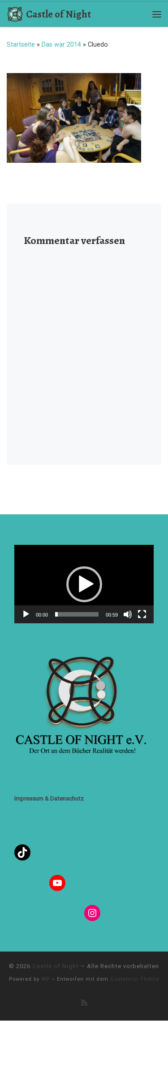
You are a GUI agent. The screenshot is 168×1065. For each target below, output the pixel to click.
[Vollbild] (142, 614)
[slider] (77, 614)
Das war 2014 (61, 44)
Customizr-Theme (134, 979)
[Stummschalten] (127, 614)
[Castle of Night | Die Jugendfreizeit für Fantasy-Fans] (15, 13)
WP (45, 979)
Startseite (21, 44)
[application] (84, 584)
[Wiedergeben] (26, 614)
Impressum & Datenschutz (49, 798)
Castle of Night (55, 966)
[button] (84, 584)
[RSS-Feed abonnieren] (84, 1002)
